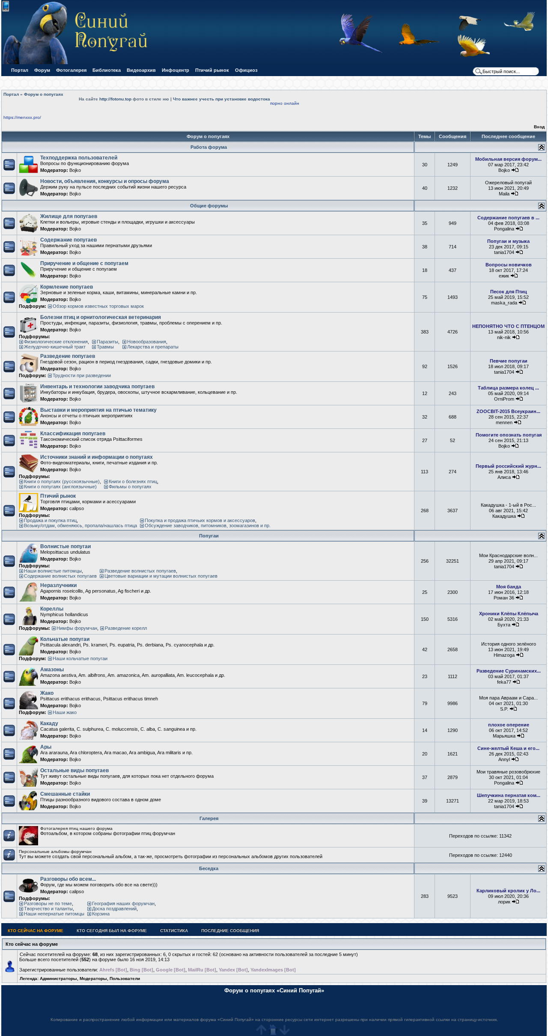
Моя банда (508, 586)
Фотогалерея (71, 70)
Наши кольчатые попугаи (80, 658)
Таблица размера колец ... (508, 387)
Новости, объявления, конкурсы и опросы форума (104, 181)
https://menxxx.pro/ (22, 117)
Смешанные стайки (65, 794)
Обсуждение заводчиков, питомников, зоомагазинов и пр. (208, 525)
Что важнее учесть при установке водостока (221, 99)
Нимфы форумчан (77, 628)
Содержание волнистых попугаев (60, 576)
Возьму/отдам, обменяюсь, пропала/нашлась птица (80, 525)
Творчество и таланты (48, 908)
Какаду (49, 723)
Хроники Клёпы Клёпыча (508, 613)
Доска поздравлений (114, 908)
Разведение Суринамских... (509, 670)
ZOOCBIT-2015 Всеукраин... (508, 411)
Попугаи (209, 535)
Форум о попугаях (43, 94)
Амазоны (52, 670)
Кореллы (51, 609)
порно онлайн (284, 103)
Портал (19, 70)
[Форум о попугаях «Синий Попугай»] (78, 62)
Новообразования (146, 341)
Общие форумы (209, 205)
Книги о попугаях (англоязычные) (60, 486)
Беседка (208, 868)
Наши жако (65, 712)
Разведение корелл (126, 628)
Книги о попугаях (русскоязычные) (62, 481)
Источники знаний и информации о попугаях (96, 457)
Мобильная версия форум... (508, 159)
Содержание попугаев (68, 240)
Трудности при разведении (82, 375)
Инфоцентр (175, 70)
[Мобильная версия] (5, 10)
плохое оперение (508, 724)
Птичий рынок (212, 70)
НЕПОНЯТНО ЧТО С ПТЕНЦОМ (508, 326)
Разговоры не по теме (48, 903)
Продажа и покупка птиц (50, 520)
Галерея (209, 818)
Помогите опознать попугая (509, 434)
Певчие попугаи (508, 360)
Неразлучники (58, 585)
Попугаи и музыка (508, 241)
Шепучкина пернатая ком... (508, 795)
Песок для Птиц (508, 291)
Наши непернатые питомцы (54, 913)
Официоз (246, 70)
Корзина (101, 913)
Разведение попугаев (67, 356)
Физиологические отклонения (56, 341)
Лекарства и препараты (153, 346)
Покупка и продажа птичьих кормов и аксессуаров (200, 520)
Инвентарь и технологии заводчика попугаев (97, 387)
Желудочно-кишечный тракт (55, 346)
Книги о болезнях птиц (133, 481)
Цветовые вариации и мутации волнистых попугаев (160, 576)
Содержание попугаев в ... (508, 217)
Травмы (105, 346)
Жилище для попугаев (68, 216)
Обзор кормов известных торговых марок (98, 306)
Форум (42, 70)
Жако (47, 693)
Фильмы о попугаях (130, 486)
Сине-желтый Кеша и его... (508, 748)
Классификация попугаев (72, 434)
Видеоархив (141, 70)
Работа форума (209, 147)
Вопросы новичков (508, 264)
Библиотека (106, 70)
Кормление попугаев (66, 287)
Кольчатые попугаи (64, 639)
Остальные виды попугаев (74, 770)
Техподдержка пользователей (78, 158)
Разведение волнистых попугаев (140, 570)
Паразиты (107, 341)
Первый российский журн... (508, 466)
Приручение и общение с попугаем (84, 263)
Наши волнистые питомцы (53, 570)
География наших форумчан (123, 903)
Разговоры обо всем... (68, 879)
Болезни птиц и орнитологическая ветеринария (100, 317)
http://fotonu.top (115, 99)
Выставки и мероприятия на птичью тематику (98, 410)
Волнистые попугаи (65, 546)
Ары (45, 747)
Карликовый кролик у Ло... (508, 890)
